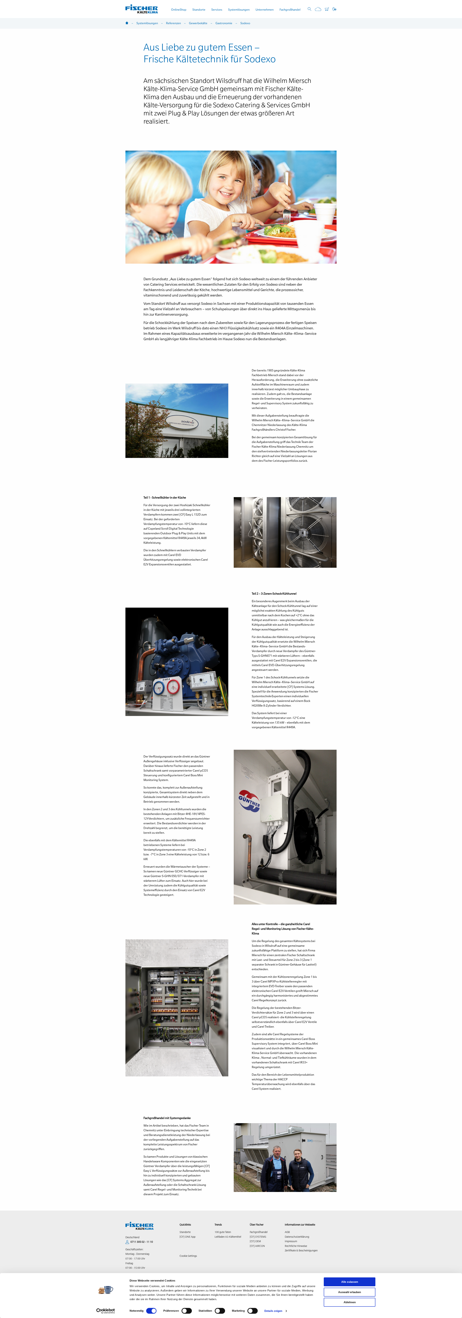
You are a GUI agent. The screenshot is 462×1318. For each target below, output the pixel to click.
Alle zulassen (349, 1281)
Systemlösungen (239, 9)
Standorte (198, 9)
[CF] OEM (255, 1241)
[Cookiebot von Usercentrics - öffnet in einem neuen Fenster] (105, 1311)
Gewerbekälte (198, 23)
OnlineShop (178, 9)
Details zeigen (273, 1310)
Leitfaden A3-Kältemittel (228, 1236)
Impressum (291, 1241)
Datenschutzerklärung (297, 1236)
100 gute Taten (223, 1232)
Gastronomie (223, 23)
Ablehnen (350, 1302)
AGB (287, 1232)
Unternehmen (265, 9)
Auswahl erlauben (349, 1292)
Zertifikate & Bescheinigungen (301, 1250)
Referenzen (173, 23)
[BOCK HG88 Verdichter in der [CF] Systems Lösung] (176, 662)
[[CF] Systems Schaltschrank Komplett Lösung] (176, 1008)
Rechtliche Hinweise (296, 1246)
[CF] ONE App (187, 1236)
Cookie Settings (188, 1255)
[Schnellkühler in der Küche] (285, 532)
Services (216, 9)
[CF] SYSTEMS (258, 1236)
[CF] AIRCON (257, 1246)
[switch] (187, 1311)
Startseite (126, 23)
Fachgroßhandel (290, 9)
